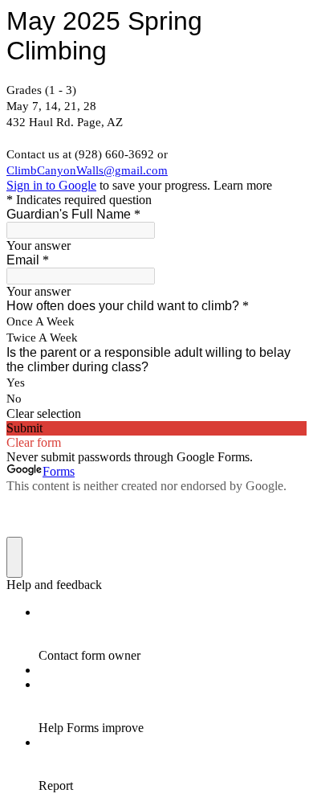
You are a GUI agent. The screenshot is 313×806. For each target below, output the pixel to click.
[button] (156, 414)
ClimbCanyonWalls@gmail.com (87, 170)
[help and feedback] (14, 557)
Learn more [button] (242, 185)
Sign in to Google (51, 185)
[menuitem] (173, 634)
